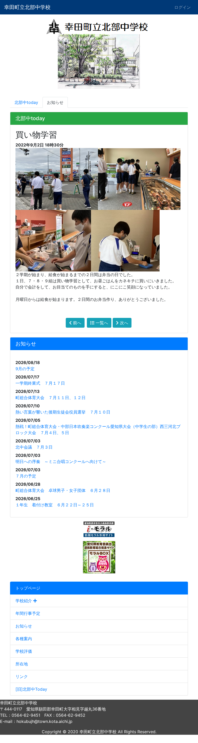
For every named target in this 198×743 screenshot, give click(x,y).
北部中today (26, 102)
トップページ (27, 588)
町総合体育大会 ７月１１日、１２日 (50, 397)
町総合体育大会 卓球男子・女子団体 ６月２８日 (62, 490)
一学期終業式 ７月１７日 (40, 383)
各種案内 (23, 638)
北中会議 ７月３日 (34, 447)
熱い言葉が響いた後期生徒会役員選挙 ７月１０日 (62, 412)
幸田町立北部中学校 (27, 7)
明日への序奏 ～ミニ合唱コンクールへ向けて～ (60, 461)
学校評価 (23, 651)
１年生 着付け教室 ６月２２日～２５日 (56, 504)
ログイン (182, 7)
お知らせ (23, 626)
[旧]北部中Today (31, 689)
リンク (21, 676)
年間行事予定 (27, 613)
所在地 (21, 663)
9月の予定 (25, 368)
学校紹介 (24, 600)
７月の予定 (25, 475)
